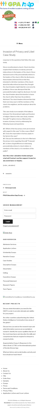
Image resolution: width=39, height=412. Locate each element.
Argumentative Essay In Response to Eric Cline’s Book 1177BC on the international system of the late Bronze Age (19, 345)
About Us (6, 371)
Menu (21, 43)
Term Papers (7, 289)
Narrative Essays (9, 256)
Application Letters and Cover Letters (16, 393)
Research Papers (9, 285)
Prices (5, 386)
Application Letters (9, 248)
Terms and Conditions (10, 388)
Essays (9, 173)
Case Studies (7, 261)
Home (5, 368)
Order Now (6, 378)
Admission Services (9, 244)
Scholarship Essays (9, 252)
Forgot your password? (11, 226)
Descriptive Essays (9, 265)
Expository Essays (9, 277)
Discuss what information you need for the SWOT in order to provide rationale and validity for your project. (18, 311)
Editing (5, 273)
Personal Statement (10, 281)
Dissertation (7, 269)
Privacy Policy (7, 391)
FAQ (4, 376)
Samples (6, 381)
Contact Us (7, 373)
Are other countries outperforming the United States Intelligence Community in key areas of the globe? (18, 320)
